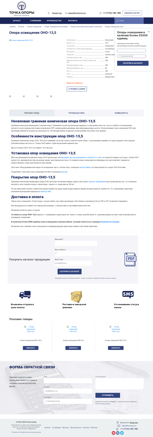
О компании (35, 21)
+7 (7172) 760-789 (129, 429)
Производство (54, 21)
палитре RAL (46, 191)
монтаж (64, 172)
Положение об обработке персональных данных (26, 432)
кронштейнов (85, 167)
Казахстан (134, 423)
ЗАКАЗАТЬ (30, 348)
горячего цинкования (96, 182)
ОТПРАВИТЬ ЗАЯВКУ (76, 89)
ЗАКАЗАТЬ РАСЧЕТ (132, 13)
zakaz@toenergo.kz (129, 426)
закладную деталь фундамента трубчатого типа (80, 157)
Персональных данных (108, 278)
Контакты (72, 21)
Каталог (17, 21)
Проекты (65, 427)
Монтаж (94, 427)
